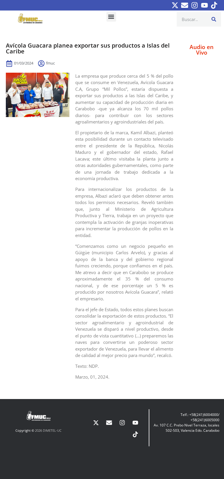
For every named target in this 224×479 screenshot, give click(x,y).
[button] (111, 17)
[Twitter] (175, 5)
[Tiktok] (214, 5)
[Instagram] (195, 5)
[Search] (213, 19)
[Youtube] (204, 5)
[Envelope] (185, 5)
